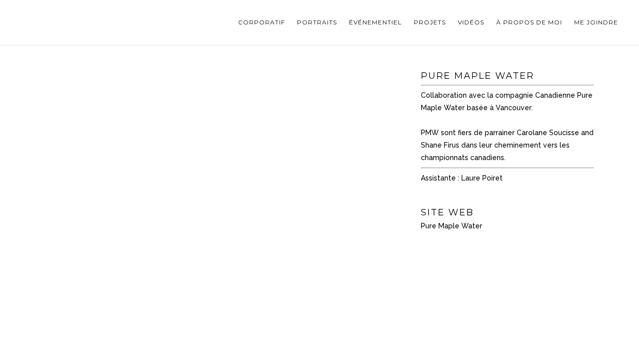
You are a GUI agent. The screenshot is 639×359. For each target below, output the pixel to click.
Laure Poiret (482, 178)
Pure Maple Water (451, 226)
